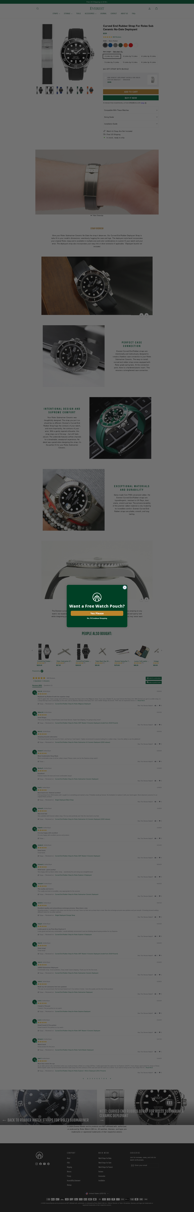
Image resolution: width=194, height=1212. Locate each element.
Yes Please (97, 613)
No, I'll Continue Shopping (97, 618)
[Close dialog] (125, 587)
